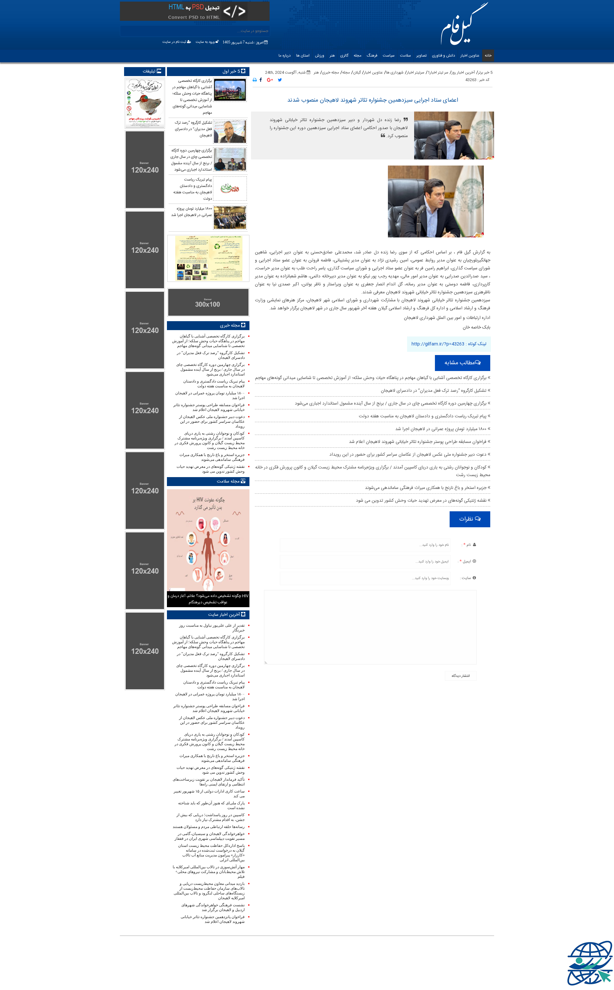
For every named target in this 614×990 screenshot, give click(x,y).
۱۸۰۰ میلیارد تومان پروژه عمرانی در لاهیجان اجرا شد (441, 429)
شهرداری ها (395, 72)
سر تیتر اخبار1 (438, 72)
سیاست (389, 55)
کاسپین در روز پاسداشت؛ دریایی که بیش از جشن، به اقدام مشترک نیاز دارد (210, 817)
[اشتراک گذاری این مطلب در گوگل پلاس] (269, 80)
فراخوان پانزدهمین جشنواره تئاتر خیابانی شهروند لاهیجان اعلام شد (212, 919)
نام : (466, 545)
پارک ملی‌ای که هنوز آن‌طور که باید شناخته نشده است (211, 805)
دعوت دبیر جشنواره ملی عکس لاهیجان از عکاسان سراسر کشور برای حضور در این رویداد (408, 455)
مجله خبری (330, 72)
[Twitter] (280, 80)
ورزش (319, 55)
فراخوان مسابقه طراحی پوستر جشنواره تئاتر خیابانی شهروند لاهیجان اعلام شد (418, 442)
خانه (488, 55)
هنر (332, 55)
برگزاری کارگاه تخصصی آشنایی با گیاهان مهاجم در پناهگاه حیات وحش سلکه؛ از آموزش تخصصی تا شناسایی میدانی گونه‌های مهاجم (371, 378)
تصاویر (421, 55)
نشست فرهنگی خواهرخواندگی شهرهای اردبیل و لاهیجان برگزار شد (212, 907)
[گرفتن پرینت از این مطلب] (255, 80)
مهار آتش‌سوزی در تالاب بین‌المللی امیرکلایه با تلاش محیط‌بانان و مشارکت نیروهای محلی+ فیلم (208, 872)
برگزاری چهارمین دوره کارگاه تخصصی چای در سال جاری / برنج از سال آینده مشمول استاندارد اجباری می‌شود (391, 403)
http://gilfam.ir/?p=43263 (438, 344)
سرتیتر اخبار (415, 72)
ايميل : (465, 561)
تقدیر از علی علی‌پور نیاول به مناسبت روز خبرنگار (211, 627)
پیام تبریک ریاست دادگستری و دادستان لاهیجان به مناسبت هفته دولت (423, 416)
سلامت (405, 55)
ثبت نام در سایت (174, 42)
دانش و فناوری (443, 55)
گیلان (357, 72)
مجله (357, 55)
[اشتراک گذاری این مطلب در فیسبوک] (260, 80)
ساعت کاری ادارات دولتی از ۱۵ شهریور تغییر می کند (209, 793)
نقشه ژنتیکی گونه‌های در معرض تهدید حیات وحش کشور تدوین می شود (422, 501)
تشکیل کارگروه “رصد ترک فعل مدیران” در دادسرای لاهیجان (434, 391)
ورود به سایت (206, 42)
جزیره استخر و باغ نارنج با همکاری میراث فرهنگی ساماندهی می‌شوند (426, 488)
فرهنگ (372, 55)
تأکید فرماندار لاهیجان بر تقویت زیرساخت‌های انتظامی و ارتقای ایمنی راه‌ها (208, 781)
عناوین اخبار (469, 55)
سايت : (466, 578)
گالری (344, 55)
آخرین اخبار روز (463, 72)
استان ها (303, 55)
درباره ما (285, 55)
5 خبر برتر (485, 72)
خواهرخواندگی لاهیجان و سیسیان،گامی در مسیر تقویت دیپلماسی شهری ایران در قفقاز (209, 836)
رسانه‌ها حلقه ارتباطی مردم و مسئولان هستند (208, 826)
